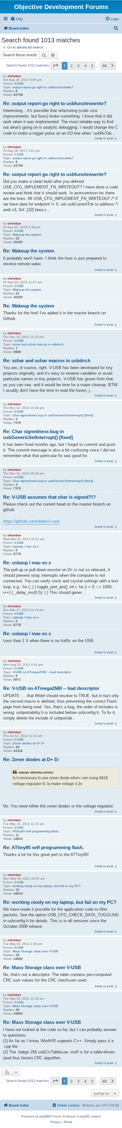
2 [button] (71, 65)
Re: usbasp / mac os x (27, 562)
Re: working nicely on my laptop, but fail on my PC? (59, 902)
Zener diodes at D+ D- (28, 743)
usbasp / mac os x (26, 546)
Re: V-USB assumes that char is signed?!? (49, 497)
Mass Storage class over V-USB (35, 951)
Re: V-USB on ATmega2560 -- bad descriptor (51, 688)
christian (14, 76)
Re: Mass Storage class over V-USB (42, 967)
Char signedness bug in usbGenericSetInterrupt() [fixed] (53, 415)
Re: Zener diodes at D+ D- (31, 759)
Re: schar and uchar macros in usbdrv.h (46, 360)
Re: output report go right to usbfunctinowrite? (54, 103)
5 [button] (92, 65)
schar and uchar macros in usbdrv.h (38, 344)
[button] (55, 65)
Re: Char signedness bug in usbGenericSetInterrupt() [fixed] (38, 434)
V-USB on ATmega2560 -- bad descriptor (42, 672)
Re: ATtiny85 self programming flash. (43, 847)
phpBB (44, 1116)
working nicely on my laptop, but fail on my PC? (47, 886)
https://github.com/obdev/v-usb (31, 521)
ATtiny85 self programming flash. (36, 831)
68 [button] (104, 65)
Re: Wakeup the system (28, 250)
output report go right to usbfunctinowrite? (43, 87)
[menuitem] (16, 19)
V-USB (18, 83)
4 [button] (85, 65)
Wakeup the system (27, 234)
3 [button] (78, 65)
